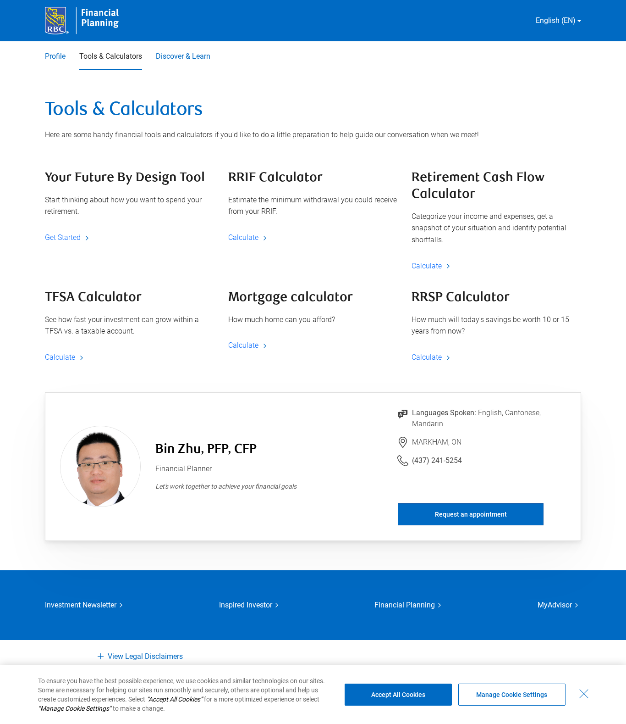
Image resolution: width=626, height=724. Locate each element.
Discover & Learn (183, 56)
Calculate (244, 237)
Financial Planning (404, 605)
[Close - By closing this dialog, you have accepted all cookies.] (583, 693)
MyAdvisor (555, 605)
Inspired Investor (245, 605)
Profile (55, 56)
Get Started (63, 237)
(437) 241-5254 (437, 460)
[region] (313, 694)
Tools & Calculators (110, 56)
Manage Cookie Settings (511, 694)
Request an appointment (471, 514)
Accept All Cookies (398, 694)
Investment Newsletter (80, 605)
